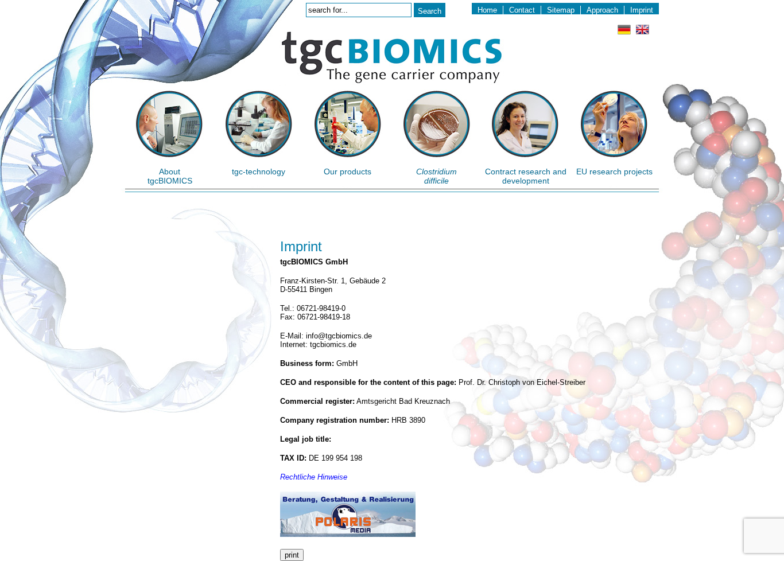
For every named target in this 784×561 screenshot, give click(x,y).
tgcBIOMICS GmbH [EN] (391, 57)
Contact (522, 10)
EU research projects (614, 171)
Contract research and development (525, 176)
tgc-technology (258, 171)
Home (487, 10)
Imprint (641, 10)
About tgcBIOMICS (170, 176)
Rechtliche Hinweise (313, 477)
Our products (347, 171)
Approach (602, 10)
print (292, 555)
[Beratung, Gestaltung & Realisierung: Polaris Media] (348, 534)
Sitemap (561, 10)
